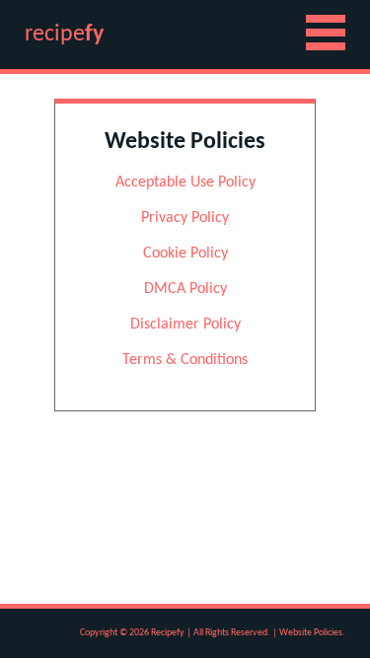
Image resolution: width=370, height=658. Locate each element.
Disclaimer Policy (185, 324)
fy (64, 34)
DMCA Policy (185, 289)
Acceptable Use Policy (185, 182)
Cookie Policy (185, 253)
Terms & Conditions (185, 360)
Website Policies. (312, 632)
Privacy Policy (185, 218)
